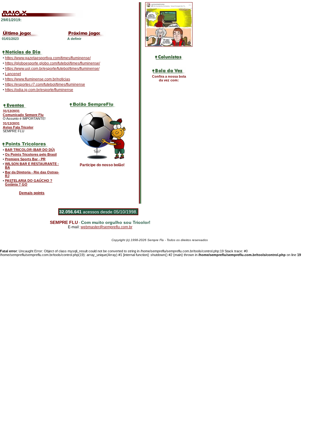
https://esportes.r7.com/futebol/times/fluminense (45, 84)
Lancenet (13, 74)
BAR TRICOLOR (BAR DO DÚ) (30, 150)
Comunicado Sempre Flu (23, 115)
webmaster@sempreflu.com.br (106, 227)
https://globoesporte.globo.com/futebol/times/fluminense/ (52, 63)
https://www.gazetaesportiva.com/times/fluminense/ (48, 58)
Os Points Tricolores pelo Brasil (31, 154)
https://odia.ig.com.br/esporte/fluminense (39, 90)
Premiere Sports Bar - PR (25, 159)
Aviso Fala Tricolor (18, 127)
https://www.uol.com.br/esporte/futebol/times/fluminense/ (52, 68)
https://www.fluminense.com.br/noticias (37, 79)
